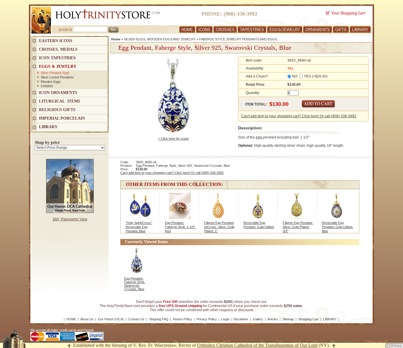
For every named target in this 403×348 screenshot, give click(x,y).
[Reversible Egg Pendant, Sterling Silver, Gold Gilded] (258, 209)
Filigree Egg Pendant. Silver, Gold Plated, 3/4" (298, 227)
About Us (87, 319)
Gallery (258, 319)
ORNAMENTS (317, 29)
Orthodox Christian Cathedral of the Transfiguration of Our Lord (257, 345)
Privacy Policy (206, 319)
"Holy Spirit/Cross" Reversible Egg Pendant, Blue (139, 227)
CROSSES (225, 29)
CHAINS (47, 86)
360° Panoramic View (70, 219)
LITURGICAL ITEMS (59, 101)
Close (396, 345)
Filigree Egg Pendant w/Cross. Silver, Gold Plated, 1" (219, 227)
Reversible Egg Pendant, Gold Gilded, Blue (337, 227)
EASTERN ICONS (55, 41)
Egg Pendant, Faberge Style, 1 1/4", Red (180, 227)
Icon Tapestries (57, 58)
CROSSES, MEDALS (58, 49)
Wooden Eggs (51, 81)
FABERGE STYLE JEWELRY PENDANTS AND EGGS (238, 39)
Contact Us (136, 319)
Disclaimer (240, 319)
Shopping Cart (308, 319)
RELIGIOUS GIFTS (57, 110)
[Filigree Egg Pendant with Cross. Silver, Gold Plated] (219, 209)
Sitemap (288, 319)
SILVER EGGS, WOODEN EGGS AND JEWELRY (160, 39)
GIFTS (341, 29)
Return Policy (182, 319)
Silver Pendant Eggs (55, 73)
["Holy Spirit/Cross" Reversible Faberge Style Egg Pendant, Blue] (140, 209)
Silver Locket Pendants (57, 77)
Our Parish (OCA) (111, 319)
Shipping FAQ (158, 319)
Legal (225, 319)
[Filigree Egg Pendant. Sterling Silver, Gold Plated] (297, 209)
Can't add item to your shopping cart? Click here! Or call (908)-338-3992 (298, 116)
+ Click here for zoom (173, 138)
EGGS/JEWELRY (284, 29)
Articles (272, 319)
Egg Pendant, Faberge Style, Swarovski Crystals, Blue (134, 284)
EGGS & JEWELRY (57, 66)
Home (115, 39)
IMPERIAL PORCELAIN (62, 118)
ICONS (204, 29)
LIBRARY (360, 29)
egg (259, 137)
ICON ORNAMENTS (58, 92)
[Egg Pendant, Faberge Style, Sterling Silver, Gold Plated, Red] (180, 209)
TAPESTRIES (252, 29)
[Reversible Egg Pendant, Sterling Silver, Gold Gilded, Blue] (337, 209)
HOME (187, 29)
